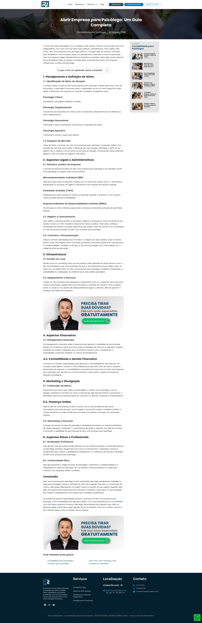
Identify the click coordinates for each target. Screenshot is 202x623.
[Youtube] (54, 605)
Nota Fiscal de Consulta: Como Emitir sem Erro (149, 65)
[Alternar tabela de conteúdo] (106, 70)
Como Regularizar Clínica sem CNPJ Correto (149, 74)
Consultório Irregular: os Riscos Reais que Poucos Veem (150, 95)
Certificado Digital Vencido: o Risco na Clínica (150, 55)
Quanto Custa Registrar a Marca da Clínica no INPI (149, 84)
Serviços (91, 4)
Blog (102, 4)
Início (70, 4)
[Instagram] (49, 605)
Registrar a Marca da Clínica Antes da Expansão (150, 105)
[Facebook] (45, 605)
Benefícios (79, 4)
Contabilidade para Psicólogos (91, 32)
